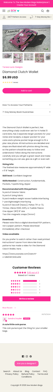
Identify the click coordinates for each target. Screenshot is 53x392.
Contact (36, 371)
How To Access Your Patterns (17, 104)
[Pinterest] (31, 356)
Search (6, 371)
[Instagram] (27, 356)
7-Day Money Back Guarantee (18, 111)
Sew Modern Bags (35, 385)
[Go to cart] (47, 10)
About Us (17, 371)
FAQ (45, 371)
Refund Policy (27, 374)
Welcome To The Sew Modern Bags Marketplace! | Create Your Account (27, 3)
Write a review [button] (26, 298)
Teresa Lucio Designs (12, 67)
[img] (8, 314)
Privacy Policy (11, 374)
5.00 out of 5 (33, 272)
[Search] (42, 10)
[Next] (47, 38)
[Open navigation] (3, 11)
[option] (26, 38)
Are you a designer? (26, 363)
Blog (27, 371)
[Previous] (5, 38)
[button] (16, 281)
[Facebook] (23, 356)
